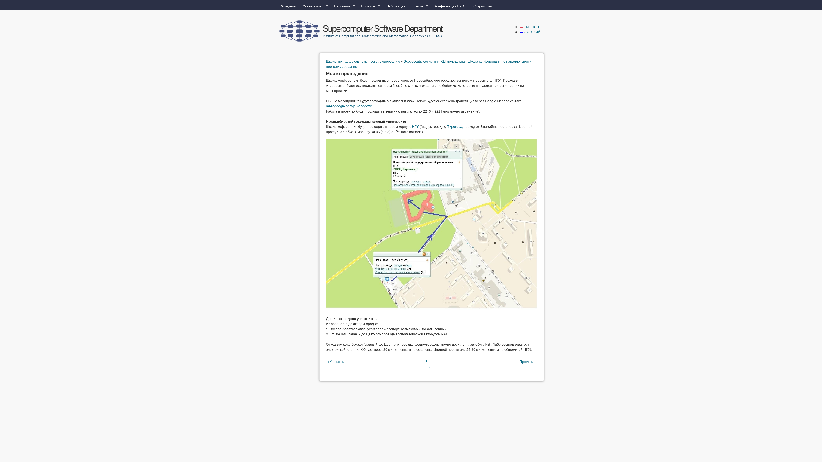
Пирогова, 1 (456, 126)
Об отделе (288, 6)
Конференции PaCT (450, 6)
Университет (311, 6)
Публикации (395, 6)
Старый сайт (483, 6)
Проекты (366, 6)
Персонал (340, 6)
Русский (532, 32)
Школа (416, 6)
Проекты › (527, 361)
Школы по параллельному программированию (363, 61)
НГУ (415, 126)
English (531, 26)
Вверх (429, 364)
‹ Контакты (336, 361)
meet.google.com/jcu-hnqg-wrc (349, 106)
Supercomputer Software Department (382, 28)
